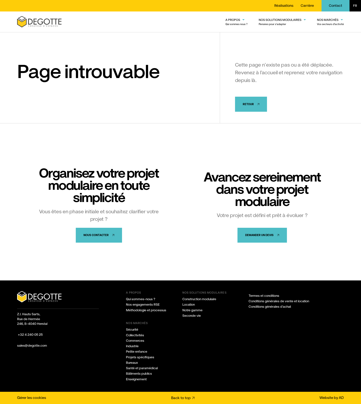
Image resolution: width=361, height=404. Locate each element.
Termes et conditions (264, 296)
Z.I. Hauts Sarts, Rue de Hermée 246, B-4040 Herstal (32, 319)
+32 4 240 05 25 (30, 334)
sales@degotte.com (32, 345)
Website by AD (331, 397)
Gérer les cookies (31, 397)
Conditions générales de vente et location (279, 301)
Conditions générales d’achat (270, 306)
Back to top (181, 398)
